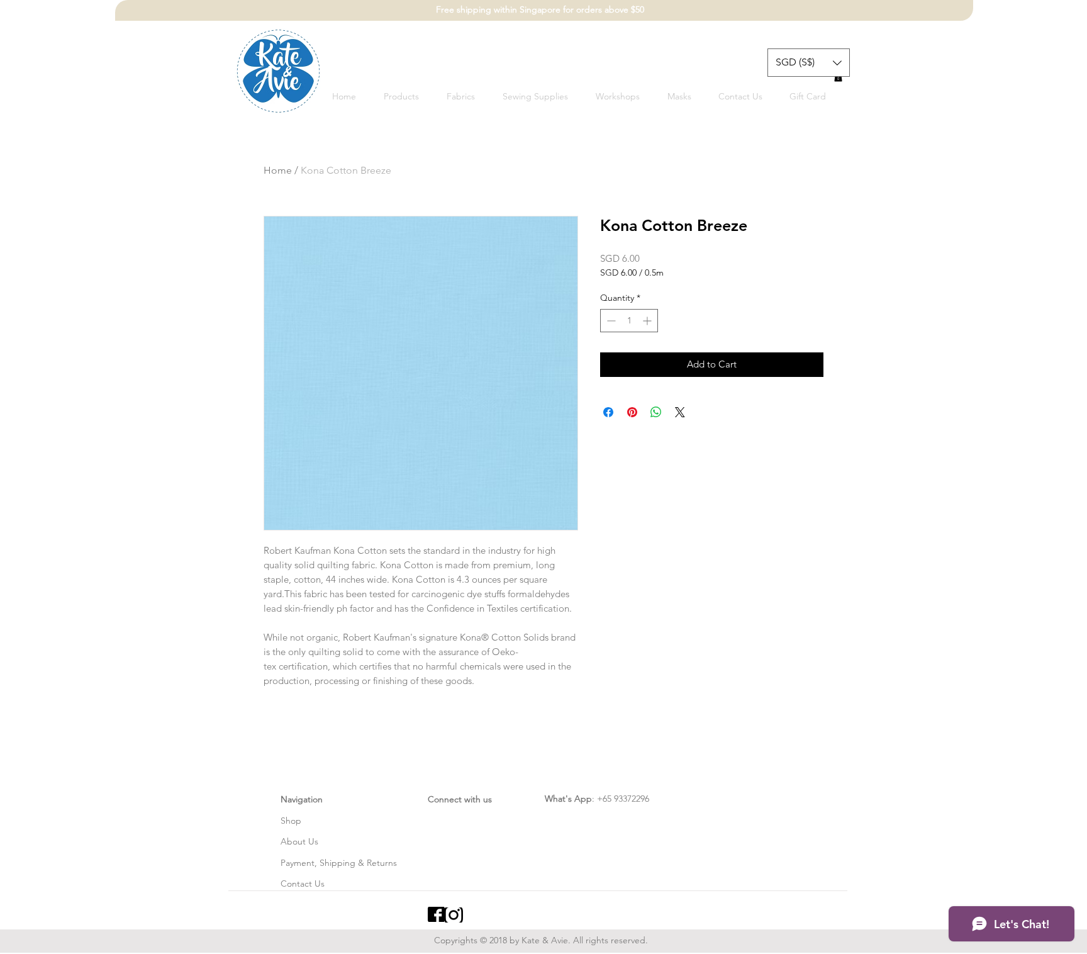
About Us (299, 841)
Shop (291, 820)
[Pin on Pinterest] (632, 412)
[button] (808, 62)
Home (278, 170)
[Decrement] (610, 321)
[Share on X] (680, 412)
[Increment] (648, 321)
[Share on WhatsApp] (656, 412)
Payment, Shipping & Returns (339, 862)
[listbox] (808, 62)
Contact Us (303, 883)
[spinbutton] (629, 321)
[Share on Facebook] (608, 412)
